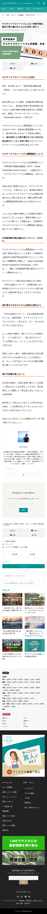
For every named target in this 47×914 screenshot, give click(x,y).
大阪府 (26, 693)
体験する (20, 9)
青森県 (9, 679)
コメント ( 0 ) (23, 566)
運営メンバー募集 (8, 825)
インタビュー (29, 788)
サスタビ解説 (23, 547)
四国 (3, 701)
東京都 (38, 682)
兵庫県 (32, 693)
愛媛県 (20, 701)
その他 (26, 726)
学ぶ (25, 718)
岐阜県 (6, 690)
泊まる (12, 9)
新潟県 (9, 687)
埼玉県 (26, 682)
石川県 (20, 687)
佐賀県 (19, 704)
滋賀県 (15, 693)
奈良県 (38, 693)
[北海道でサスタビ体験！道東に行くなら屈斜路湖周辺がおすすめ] (13, 554)
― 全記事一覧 (7, 806)
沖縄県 (13, 706)
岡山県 (20, 698)
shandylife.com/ (10, 469)
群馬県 (20, 682)
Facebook (25, 896)
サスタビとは (7, 782)
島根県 (15, 698)
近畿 (3, 693)
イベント (5, 726)
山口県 (32, 698)
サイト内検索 (7, 787)
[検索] (38, 3)
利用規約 (22, 900)
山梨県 (32, 687)
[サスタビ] (9, 3)
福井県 (26, 687)
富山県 (15, 687)
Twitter (21, 896)
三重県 (9, 693)
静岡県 (12, 690)
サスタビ (18, 911)
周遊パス (5, 718)
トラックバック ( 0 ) (23, 570)
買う (28, 9)
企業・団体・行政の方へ (23, 903)
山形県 (32, 679)
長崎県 (24, 704)
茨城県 (9, 682)
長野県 (38, 687)
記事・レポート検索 (9, 792)
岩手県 (15, 679)
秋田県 (20, 679)
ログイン (22, 583)
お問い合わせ (7, 821)
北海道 (4, 677)
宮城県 (26, 679)
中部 (3, 687)
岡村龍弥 (13, 541)
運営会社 (5, 830)
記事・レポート (7, 801)
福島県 (38, 679)
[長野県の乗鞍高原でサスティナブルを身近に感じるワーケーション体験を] (34, 554)
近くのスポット (38, 9)
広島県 (26, 698)
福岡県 (13, 704)
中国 (3, 698)
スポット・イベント (9, 797)
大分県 (36, 704)
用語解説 (15, 547)
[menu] (43, 3)
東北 (3, 679)
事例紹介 (28, 803)
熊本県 (30, 704)
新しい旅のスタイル (32, 807)
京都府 (20, 693)
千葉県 (32, 682)
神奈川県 (6, 685)
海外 (3, 709)
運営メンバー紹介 (8, 816)
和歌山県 (6, 696)
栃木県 (15, 682)
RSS (29, 896)
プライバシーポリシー (10, 900)
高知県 (26, 701)
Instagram (18, 896)
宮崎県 (42, 704)
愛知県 (18, 690)
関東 (3, 682)
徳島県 (9, 701)
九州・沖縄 (5, 704)
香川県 (15, 701)
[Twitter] (23, 475)
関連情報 (5, 811)
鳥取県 (9, 698)
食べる (4, 9)
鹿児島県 (6, 706)
